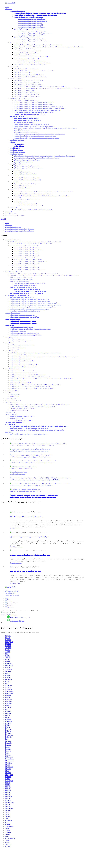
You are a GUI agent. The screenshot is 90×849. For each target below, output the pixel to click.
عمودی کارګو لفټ (17, 175)
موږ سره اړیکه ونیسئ (14, 215)
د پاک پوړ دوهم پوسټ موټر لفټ (27, 120)
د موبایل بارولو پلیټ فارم (26, 183)
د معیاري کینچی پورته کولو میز (28, 17)
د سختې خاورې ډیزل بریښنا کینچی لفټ (30, 64)
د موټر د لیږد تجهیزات (24, 122)
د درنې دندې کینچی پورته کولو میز (34, 40)
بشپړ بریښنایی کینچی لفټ (25, 52)
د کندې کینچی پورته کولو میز (31, 35)
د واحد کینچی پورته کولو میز (31, 19)
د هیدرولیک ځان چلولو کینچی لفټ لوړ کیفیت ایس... (32, 485)
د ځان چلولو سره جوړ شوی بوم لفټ (28, 74)
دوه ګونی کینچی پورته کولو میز (32, 21)
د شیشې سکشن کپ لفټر (23, 162)
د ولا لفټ (13, 207)
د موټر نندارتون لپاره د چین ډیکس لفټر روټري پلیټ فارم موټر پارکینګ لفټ (48, 88)
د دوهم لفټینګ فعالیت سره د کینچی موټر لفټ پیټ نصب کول (39, 134)
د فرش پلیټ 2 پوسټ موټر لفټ (26, 118)
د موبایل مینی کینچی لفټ (29, 50)
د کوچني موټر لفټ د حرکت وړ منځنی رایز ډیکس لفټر (36, 138)
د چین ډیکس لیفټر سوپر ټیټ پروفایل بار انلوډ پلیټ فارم (40, 13)
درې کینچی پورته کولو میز (30, 23)
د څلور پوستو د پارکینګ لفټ (26, 92)
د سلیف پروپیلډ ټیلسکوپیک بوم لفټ (30, 76)
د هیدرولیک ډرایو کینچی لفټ (31, 60)
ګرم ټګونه (9, 593)
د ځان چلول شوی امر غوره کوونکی (28, 167)
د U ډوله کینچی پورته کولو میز (32, 31)
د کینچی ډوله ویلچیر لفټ (25, 173)
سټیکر (12, 142)
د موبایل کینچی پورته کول (26, 48)
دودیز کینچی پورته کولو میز (27, 36)
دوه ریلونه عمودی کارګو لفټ (27, 177)
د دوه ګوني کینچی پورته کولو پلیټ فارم (30, 554)
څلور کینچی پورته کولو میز (30, 25)
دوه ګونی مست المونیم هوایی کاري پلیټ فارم (34, 104)
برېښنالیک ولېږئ (9, 614)
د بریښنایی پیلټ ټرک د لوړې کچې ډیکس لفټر (33, 193)
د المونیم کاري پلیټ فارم (21, 98)
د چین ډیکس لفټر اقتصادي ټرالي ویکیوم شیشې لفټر (36, 158)
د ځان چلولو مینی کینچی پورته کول (34, 56)
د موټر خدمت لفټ (17, 116)
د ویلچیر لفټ (16, 169)
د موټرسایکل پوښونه (14, 422)
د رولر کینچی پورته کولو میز (31, 27)
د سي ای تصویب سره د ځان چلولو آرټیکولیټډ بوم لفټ (33, 497)
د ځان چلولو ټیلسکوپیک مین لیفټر (29, 114)
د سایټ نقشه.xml (12, 595)
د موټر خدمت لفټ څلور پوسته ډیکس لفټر (31, 124)
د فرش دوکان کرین (17, 152)
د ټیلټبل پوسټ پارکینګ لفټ (26, 94)
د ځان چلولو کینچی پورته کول (27, 58)
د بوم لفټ (14, 66)
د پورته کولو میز (17, 11)
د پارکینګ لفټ (16, 78)
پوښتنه (18, 528)
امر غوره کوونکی (17, 164)
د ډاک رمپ (14, 181)
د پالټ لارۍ (19, 146)
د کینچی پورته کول (18, 42)
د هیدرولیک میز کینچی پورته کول (26, 516)
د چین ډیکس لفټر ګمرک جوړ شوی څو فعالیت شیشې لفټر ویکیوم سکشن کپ (44, 156)
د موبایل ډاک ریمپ (22, 185)
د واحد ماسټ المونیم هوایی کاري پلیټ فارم (33, 102)
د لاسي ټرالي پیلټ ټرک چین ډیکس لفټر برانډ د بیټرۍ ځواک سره (41, 195)
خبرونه (8, 211)
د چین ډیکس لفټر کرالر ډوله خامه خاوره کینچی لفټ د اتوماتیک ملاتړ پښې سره (48, 46)
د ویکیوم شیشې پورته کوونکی (27, 160)
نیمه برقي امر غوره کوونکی (26, 166)
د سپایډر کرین (16, 150)
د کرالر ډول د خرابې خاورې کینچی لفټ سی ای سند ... (32, 445)
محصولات (8, 9)
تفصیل (12, 528)
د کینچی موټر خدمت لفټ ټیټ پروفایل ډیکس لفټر (35, 136)
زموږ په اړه (10, 213)
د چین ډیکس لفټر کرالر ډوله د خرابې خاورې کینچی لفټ (38, 44)
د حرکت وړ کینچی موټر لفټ (25, 132)
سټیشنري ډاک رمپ (21, 187)
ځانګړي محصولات (12, 591)
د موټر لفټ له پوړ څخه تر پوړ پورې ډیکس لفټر (34, 126)
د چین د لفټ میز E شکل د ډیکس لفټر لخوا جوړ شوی (35, 15)
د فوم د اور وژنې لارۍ (27, 203)
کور (7, 7)
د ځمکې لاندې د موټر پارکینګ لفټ (28, 80)
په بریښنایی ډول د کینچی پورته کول (34, 62)
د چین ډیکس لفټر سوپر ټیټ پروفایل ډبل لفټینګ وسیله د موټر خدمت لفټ (45, 128)
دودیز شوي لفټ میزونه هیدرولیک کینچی (29, 536)
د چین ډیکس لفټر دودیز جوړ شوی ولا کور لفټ (33, 209)
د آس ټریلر (10, 412)
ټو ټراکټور (15, 148)
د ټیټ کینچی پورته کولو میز (26, 29)
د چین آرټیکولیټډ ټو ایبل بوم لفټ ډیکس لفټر (34, 70)
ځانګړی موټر (15, 197)
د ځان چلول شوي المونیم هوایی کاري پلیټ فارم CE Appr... (34, 479)
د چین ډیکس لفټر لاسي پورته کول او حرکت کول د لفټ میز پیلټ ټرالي (43, 191)
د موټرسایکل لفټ (21, 130)
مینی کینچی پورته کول (24, 54)
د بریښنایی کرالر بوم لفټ (26, 68)
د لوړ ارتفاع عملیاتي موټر (26, 199)
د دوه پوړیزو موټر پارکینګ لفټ (28, 84)
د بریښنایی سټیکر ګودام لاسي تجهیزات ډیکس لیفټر (32, 462)
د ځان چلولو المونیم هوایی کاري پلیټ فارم (33, 112)
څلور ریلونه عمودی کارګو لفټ (27, 179)
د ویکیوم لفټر (16, 154)
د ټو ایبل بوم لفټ (22, 72)
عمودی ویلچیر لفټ (22, 171)
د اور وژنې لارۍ (20, 201)
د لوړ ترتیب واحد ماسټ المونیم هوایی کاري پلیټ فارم (38, 106)
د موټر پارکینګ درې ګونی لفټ (27, 96)
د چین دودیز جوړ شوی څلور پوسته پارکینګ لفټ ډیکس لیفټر (40, 86)
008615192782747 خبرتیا (20, 617)
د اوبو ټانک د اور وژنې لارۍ (30, 205)
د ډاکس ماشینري (17, 621)
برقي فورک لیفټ (17, 140)
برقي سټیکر (19, 144)
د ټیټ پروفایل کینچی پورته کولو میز (35, 33)
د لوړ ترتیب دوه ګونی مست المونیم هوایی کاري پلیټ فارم (40, 108)
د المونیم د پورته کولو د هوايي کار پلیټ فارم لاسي (37, 110)
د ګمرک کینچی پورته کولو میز (31, 38)
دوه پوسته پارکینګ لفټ (24, 90)
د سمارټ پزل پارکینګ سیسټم (26, 82)
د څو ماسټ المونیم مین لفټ (26, 100)
